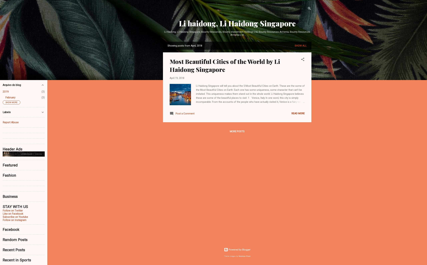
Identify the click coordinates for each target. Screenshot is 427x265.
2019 (6, 91)
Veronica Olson (245, 256)
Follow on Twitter (13, 210)
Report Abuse (11, 122)
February (10, 97)
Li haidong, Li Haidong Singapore (237, 23)
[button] (303, 60)
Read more (298, 113)
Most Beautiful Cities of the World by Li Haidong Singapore (225, 65)
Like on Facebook (13, 213)
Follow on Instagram (14, 220)
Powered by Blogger (239, 249)
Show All (301, 45)
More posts (237, 131)
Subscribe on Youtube (15, 216)
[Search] (309, 9)
